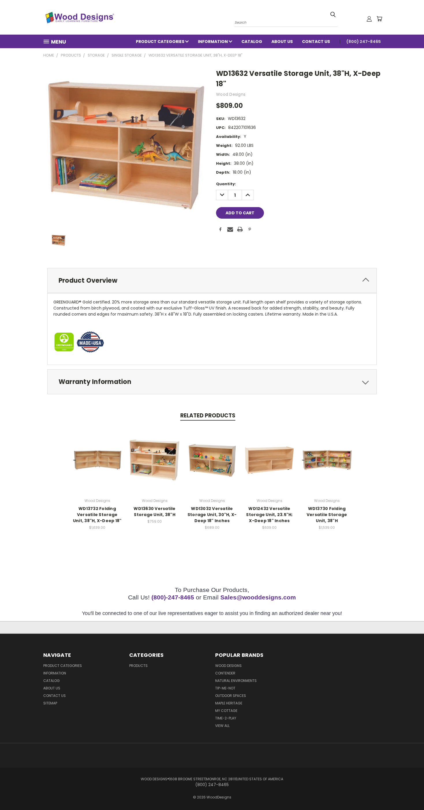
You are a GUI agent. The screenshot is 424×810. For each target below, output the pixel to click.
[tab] (212, 280)
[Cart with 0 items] (379, 19)
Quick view (97, 459)
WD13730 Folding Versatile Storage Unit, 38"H (327, 515)
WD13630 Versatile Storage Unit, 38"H (154, 512)
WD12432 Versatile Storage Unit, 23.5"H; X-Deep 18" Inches (269, 515)
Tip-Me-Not (225, 688)
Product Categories (160, 41)
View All (222, 725)
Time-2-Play (225, 718)
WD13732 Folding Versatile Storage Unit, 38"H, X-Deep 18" (97, 515)
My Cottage (226, 710)
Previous (409, 792)
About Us (282, 41)
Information (213, 41)
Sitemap (50, 703)
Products (138, 665)
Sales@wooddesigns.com (258, 597)
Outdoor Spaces (230, 695)
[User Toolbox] (369, 19)
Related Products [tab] (207, 415)
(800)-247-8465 (172, 597)
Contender (225, 673)
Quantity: (226, 184)
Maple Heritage (228, 703)
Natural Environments (236, 680)
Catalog (251, 41)
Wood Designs (228, 665)
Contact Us (316, 41)
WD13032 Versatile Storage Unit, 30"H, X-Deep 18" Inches (212, 515)
